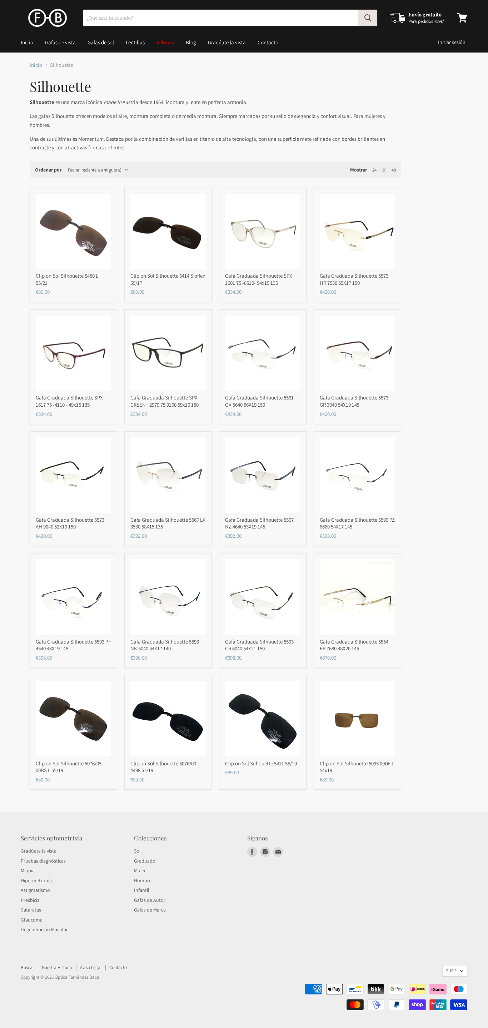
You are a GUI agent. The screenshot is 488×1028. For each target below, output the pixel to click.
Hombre (142, 880)
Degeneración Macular (44, 929)
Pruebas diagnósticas (43, 861)
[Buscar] (367, 18)
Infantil (141, 890)
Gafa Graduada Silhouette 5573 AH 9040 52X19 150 (70, 523)
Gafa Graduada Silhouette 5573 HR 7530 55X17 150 (354, 279)
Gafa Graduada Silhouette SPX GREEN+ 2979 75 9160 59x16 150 (164, 401)
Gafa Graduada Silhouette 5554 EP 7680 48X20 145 (354, 645)
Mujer (140, 870)
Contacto (268, 42)
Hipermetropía (36, 880)
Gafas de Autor (149, 900)
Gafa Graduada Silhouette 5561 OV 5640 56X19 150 (259, 401)
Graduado (144, 861)
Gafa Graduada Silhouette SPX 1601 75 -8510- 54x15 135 (258, 279)
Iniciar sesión (451, 42)
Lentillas (135, 42)
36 (384, 170)
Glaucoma (32, 920)
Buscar (27, 967)
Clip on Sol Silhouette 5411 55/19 (261, 763)
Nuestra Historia (57, 967)
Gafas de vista (60, 42)
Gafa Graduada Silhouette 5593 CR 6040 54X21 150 (259, 645)
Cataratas (31, 910)
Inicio (27, 42)
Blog (191, 42)
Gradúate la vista (227, 42)
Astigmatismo (35, 890)
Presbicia (30, 900)
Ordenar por (48, 170)
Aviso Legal (90, 967)
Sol (137, 851)
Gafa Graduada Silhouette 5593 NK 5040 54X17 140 (164, 645)
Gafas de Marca (150, 910)
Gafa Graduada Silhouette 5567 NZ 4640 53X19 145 (259, 523)
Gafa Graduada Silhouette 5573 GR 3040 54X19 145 (354, 401)
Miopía (28, 870)
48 (394, 170)
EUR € (451, 970)
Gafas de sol (101, 42)
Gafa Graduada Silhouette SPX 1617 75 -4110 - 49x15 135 (69, 401)
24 (374, 170)
